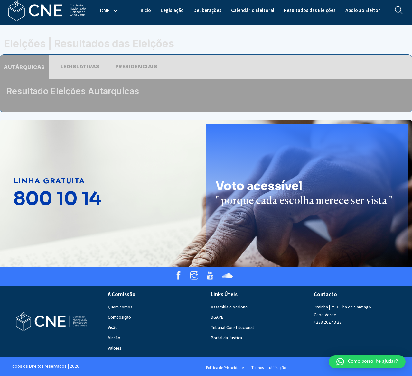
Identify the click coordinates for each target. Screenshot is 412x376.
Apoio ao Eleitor (362, 10)
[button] (367, 361)
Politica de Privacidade (225, 368)
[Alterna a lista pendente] (115, 10)
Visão (113, 328)
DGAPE (217, 317)
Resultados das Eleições (310, 10)
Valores (114, 348)
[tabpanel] (206, 95)
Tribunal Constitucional (232, 328)
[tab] (24, 67)
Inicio (145, 10)
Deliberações (207, 10)
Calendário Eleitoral (252, 10)
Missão (114, 338)
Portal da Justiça (226, 338)
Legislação (172, 10)
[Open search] (399, 10)
